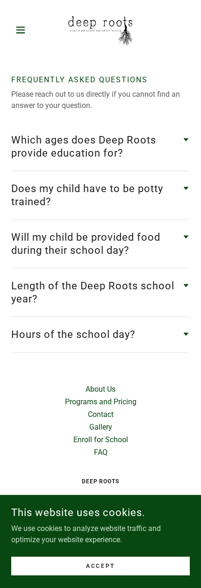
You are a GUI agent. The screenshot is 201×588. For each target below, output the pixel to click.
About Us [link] (100, 389)
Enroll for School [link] (100, 439)
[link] (100, 30)
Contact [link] (101, 414)
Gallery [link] (100, 427)
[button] (24, 30)
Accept (100, 565)
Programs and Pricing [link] (100, 401)
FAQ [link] (101, 452)
